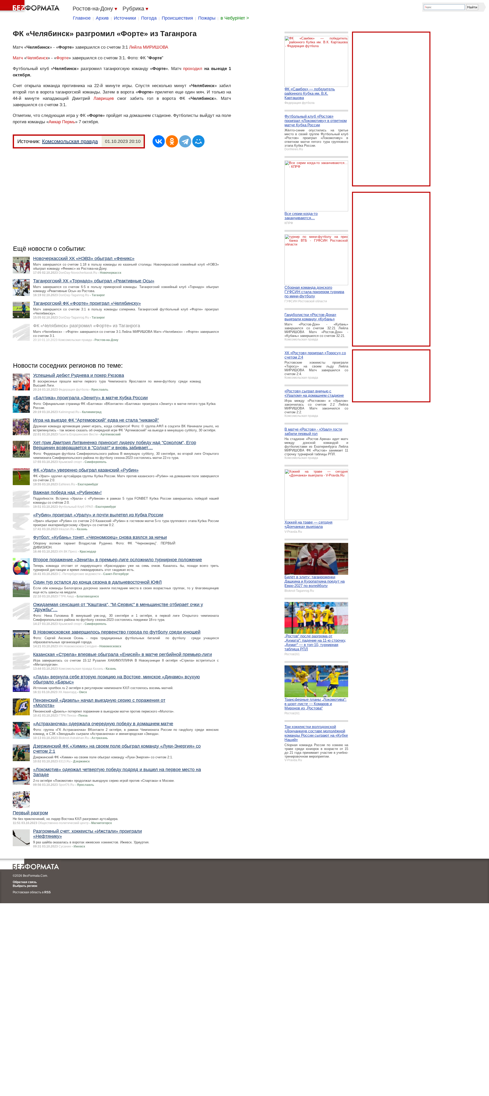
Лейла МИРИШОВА (148, 47)
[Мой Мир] (198, 141)
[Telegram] (185, 141)
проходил (192, 68)
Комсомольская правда (70, 141)
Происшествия (177, 18)
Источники (125, 18)
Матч (18, 58)
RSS (47, 892)
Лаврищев (103, 98)
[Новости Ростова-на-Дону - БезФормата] (30, 6)
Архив (102, 18)
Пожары (206, 18)
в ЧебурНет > (235, 18)
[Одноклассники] (172, 141)
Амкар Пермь (62, 121)
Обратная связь (25, 882)
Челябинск (37, 58)
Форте (62, 58)
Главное (82, 18)
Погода (149, 18)
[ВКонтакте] (159, 141)
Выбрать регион (25, 886)
